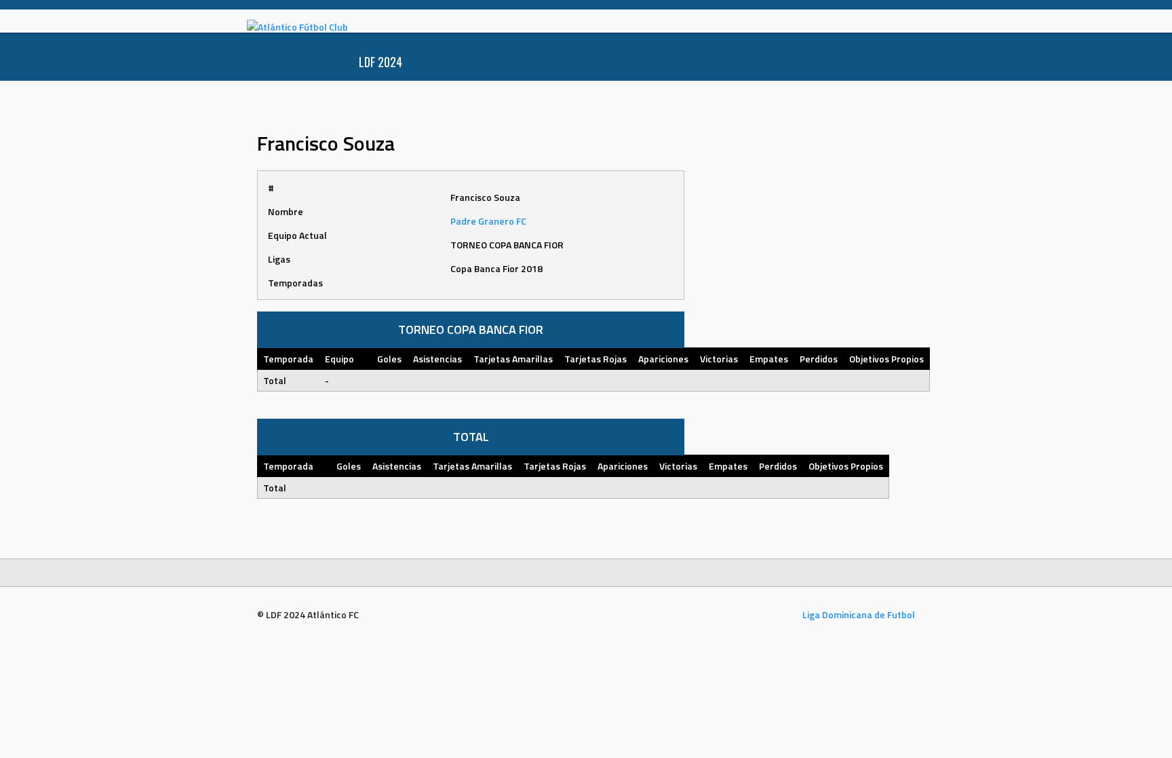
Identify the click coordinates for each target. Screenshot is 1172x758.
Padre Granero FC (488, 221)
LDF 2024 (380, 62)
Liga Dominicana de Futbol (858, 614)
